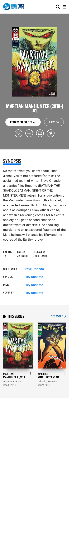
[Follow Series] (40, 133)
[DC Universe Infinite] (13, 7)
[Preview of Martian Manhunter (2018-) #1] (34, 62)
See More (58, 316)
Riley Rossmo (33, 277)
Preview (54, 122)
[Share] (51, 133)
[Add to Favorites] (18, 133)
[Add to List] (29, 133)
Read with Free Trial (23, 122)
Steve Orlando (34, 269)
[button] (57, 6)
